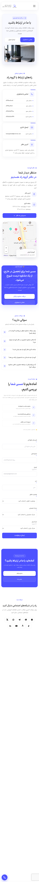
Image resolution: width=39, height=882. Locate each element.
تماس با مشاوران (27, 40)
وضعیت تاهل (33, 496)
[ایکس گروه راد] (7, 619)
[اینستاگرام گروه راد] (31, 619)
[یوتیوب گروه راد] (16, 626)
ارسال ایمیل (11, 40)
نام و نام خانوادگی (32, 441)
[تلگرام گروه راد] (19, 619)
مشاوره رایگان (19, 573)
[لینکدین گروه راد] (10, 626)
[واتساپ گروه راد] (13, 619)
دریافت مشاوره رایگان (19, 296)
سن (36, 482)
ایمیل (34, 468)
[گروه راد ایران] (14, 6)
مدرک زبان (34, 523)
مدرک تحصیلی (33, 509)
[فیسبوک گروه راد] (28, 626)
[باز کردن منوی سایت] (34, 6)
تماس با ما (19, 579)
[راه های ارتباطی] (4, 877)
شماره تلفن (34, 455)
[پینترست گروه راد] (25, 619)
